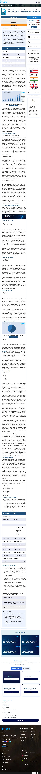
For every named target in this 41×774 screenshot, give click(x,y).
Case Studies (22, 741)
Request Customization (34, 32)
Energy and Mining (5, 760)
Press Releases (22, 740)
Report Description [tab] (13, 17)
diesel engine (13, 316)
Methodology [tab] (13, 22)
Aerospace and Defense (5, 750)
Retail (3, 766)
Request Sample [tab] (14, 25)
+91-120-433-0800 (25, 764)
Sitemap (32, 740)
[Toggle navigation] (39, 2)
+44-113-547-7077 (25, 758)
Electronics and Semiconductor (6, 759)
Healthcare (3, 763)
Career (32, 728)
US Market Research (23, 734)
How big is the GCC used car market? (11, 599)
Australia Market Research (24, 728)
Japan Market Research (23, 731)
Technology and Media (5, 768)
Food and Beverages (5, 762)
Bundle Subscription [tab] (16, 668)
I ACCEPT (34, 772)
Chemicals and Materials (6, 756)
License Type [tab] (26, 668)
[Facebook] (5, 746)
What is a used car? (7, 597)
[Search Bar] (36, 2)
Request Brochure (33, 41)
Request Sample (14, 105)
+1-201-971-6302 (25, 753)
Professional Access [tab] (29, 675)
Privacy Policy (26, 772)
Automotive (4, 753)
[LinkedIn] (3, 746)
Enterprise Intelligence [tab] (30, 689)
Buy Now (34, 27)
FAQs (32, 737)
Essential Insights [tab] (9, 675)
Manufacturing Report (23, 737)
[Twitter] (7, 746)
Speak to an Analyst (34, 37)
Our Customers (33, 734)
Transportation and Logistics (6, 769)
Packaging (3, 765)
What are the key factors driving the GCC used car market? (13, 607)
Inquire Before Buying (34, 46)
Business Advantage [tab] (9, 689)
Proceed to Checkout (20, 720)
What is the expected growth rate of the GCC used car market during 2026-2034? (13, 603)
